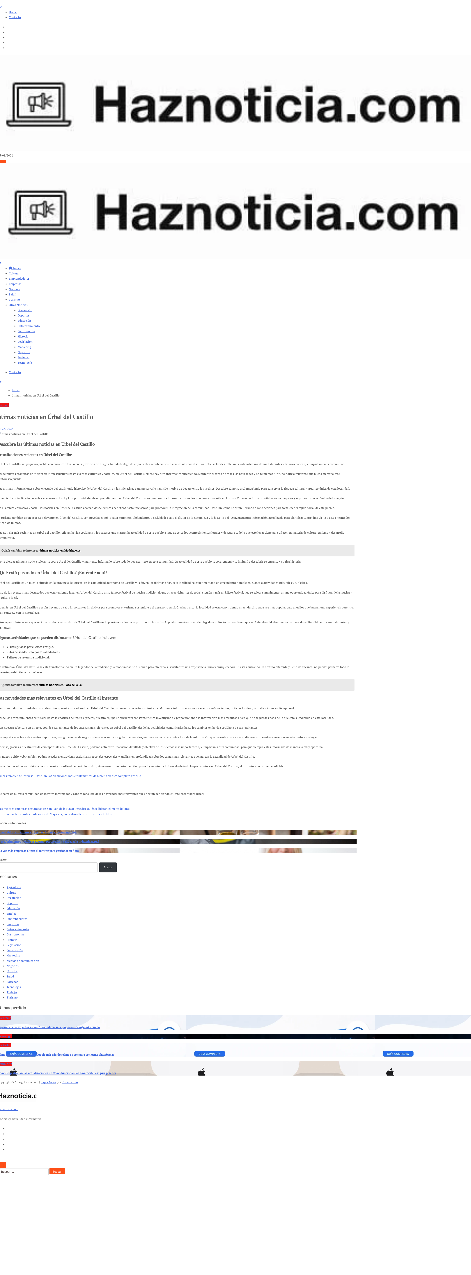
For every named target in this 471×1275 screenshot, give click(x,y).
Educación (24, 321)
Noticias (14, 289)
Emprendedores (19, 278)
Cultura (14, 273)
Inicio (16, 268)
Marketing (24, 347)
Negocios (24, 352)
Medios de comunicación (23, 961)
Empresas (15, 284)
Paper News (48, 1082)
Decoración (25, 310)
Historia (23, 336)
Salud (12, 294)
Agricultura (14, 887)
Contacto (15, 17)
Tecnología (25, 363)
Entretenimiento (29, 326)
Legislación (25, 342)
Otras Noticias (18, 305)
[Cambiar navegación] (3, 161)
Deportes (23, 315)
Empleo (12, 914)
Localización (15, 950)
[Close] (1, 7)
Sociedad (23, 357)
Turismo (14, 300)
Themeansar (70, 1082)
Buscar (108, 867)
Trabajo (12, 992)
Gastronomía (26, 331)
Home (13, 12)
